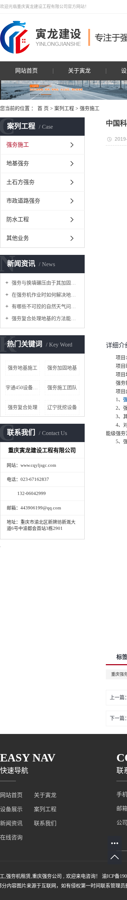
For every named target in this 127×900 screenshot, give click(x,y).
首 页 (43, 108)
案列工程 (64, 108)
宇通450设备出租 (23, 387)
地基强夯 (17, 163)
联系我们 (45, 823)
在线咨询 (11, 837)
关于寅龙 (79, 71)
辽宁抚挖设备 (62, 407)
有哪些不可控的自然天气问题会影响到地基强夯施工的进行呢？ (44, 306)
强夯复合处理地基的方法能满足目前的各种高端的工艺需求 (44, 318)
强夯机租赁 (18, 876)
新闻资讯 (11, 823)
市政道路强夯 (23, 201)
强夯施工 (89, 108)
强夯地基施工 (22, 368)
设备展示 (11, 809)
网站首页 (26, 71)
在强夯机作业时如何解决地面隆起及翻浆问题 (44, 295)
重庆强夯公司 (47, 876)
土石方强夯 (20, 182)
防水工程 (17, 219)
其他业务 (17, 238)
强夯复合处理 (22, 407)
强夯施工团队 (62, 387)
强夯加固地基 (62, 368)
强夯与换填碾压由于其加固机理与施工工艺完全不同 (44, 283)
